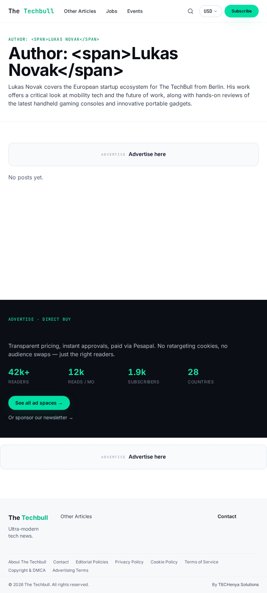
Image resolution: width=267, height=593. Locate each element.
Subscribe (242, 11)
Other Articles (76, 516)
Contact (61, 561)
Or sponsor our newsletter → (40, 417)
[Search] (190, 11)
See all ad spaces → (39, 403)
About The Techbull (27, 561)
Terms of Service (201, 561)
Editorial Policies (92, 561)
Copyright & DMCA (27, 570)
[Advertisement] (133, 247)
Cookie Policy (164, 561)
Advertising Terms (70, 570)
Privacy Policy (129, 561)
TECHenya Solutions (238, 584)
